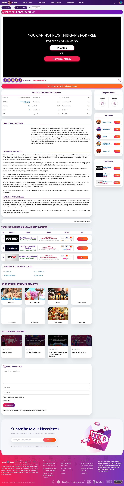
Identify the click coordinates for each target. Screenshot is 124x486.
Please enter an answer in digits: (13, 397)
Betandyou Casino (9, 275)
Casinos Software (48, 473)
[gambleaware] (73, 483)
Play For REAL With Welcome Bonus (62, 86)
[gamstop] (89, 483)
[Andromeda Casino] (12, 248)
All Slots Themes (66, 468)
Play (117, 122)
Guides (81, 2)
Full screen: (119, 80)
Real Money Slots (25, 101)
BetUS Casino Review (28, 238)
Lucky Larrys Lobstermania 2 (106, 143)
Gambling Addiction (87, 468)
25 (29, 106)
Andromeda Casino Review (28, 247)
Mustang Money (107, 122)
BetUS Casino (107, 167)
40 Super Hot (106, 151)
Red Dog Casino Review (28, 256)
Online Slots (41, 2)
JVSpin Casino (38, 275)
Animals (102, 98)
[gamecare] (98, 483)
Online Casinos (27, 2)
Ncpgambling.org (103, 469)
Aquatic (114, 98)
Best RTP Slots (7, 352)
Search (115, 3)
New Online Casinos (49, 465)
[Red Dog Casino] (12, 257)
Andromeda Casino (106, 174)
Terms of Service (51, 446)
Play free (62, 47)
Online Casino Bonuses (49, 468)
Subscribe (49, 440)
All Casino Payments (49, 470)
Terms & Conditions (87, 463)
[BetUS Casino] (12, 238)
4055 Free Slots (20, 8)
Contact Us (84, 473)
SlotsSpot (6, 8)
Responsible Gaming (87, 465)
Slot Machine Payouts (33, 352)
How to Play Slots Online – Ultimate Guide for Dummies (58, 354)
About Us (83, 470)
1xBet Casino (8, 272)
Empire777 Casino (39, 272)
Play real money (62, 59)
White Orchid (106, 129)
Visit (82, 238)
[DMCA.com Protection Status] (108, 483)
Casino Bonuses (56, 2)
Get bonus (117, 168)
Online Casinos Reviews (50, 461)
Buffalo (104, 136)
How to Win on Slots (79, 352)
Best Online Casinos (49, 463)
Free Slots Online (66, 461)
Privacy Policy (41, 446)
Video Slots (27, 102)
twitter (53, 481)
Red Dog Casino (107, 182)
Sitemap (63, 473)
